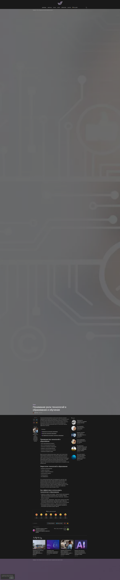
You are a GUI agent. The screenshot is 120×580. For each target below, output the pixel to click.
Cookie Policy (12, 576)
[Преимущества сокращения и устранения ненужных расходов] (73, 422)
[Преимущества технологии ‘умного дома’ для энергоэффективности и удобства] (39, 544)
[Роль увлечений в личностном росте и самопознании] (73, 428)
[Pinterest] (34, 423)
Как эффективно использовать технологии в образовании (52, 435)
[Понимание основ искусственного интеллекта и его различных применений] (53, 544)
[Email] (37, 423)
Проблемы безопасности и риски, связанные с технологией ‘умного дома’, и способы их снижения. (35, 437)
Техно (34, 404)
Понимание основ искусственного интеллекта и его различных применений (52, 552)
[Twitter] (37, 420)
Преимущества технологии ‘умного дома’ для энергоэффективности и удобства (38, 552)
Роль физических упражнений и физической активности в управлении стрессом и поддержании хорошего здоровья (82, 448)
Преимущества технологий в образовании (50, 431)
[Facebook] (34, 420)
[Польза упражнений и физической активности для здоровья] (73, 441)
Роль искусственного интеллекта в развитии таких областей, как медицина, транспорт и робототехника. (81, 457)
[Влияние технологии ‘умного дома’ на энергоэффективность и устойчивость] (73, 435)
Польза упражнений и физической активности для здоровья (81, 441)
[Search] (86, 7)
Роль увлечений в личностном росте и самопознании (80, 427)
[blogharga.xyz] (60, 3)
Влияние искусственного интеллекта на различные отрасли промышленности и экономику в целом (80, 552)
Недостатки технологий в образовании (49, 433)
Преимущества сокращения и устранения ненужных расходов (82, 421)
